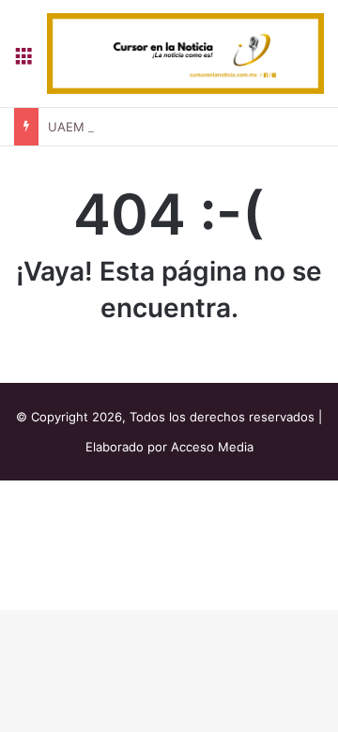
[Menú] (23, 60)
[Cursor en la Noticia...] (185, 53)
